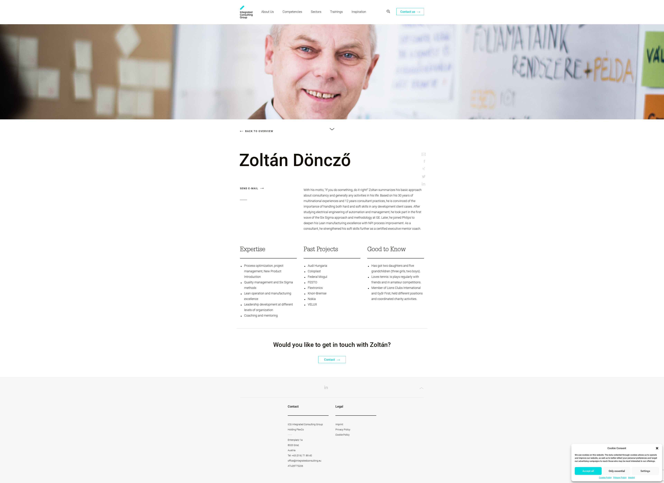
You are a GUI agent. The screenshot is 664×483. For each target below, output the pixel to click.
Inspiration (359, 11)
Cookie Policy (605, 478)
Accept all (588, 471)
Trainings (336, 11)
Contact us (408, 11)
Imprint (631, 478)
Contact (330, 359)
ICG (246, 12)
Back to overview (258, 131)
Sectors (316, 11)
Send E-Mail (249, 188)
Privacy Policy (619, 478)
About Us (267, 11)
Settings (645, 471)
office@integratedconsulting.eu (304, 460)
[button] (657, 448)
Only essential (617, 471)
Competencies (292, 11)
